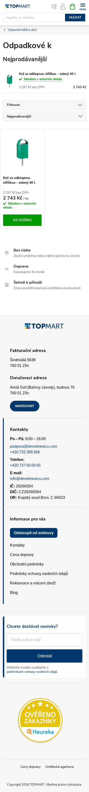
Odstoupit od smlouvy (34, 533)
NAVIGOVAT (24, 406)
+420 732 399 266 (25, 452)
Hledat (75, 17)
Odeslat (44, 656)
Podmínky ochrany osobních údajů (39, 574)
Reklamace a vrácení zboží (33, 583)
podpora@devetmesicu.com (33, 446)
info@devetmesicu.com (29, 479)
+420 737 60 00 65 (25, 465)
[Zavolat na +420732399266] (54, 7)
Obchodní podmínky (27, 564)
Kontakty (17, 545)
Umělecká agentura (59, 767)
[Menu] (82, 6)
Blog (14, 593)
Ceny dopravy (30, 767)
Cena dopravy (22, 555)
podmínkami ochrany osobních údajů (32, 672)
